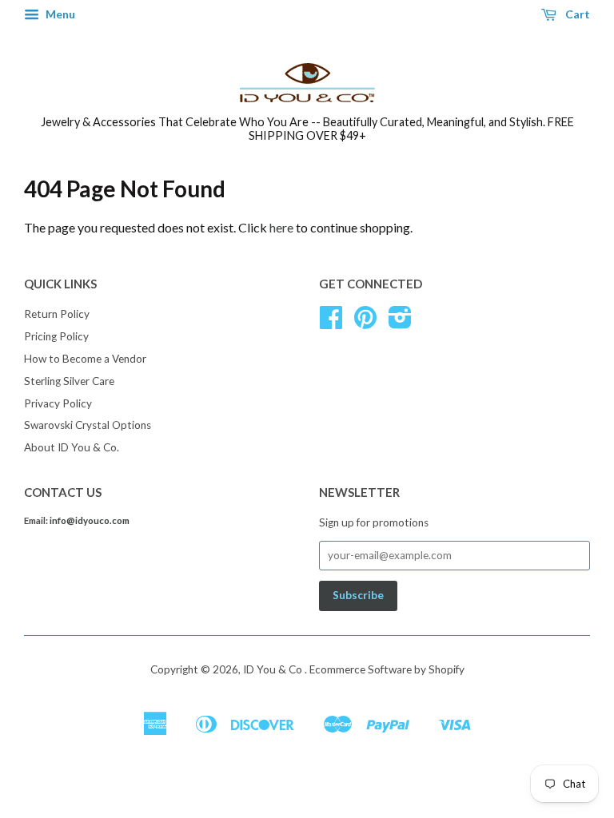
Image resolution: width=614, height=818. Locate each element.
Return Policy (57, 314)
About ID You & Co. (71, 447)
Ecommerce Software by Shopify (386, 669)
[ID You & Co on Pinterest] (365, 322)
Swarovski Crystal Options (87, 425)
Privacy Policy (58, 403)
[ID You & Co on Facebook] (331, 322)
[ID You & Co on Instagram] (400, 322)
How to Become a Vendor (85, 358)
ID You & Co (274, 669)
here (281, 227)
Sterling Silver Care (69, 381)
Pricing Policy (56, 336)
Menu (59, 14)
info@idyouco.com (90, 520)
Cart (576, 14)
